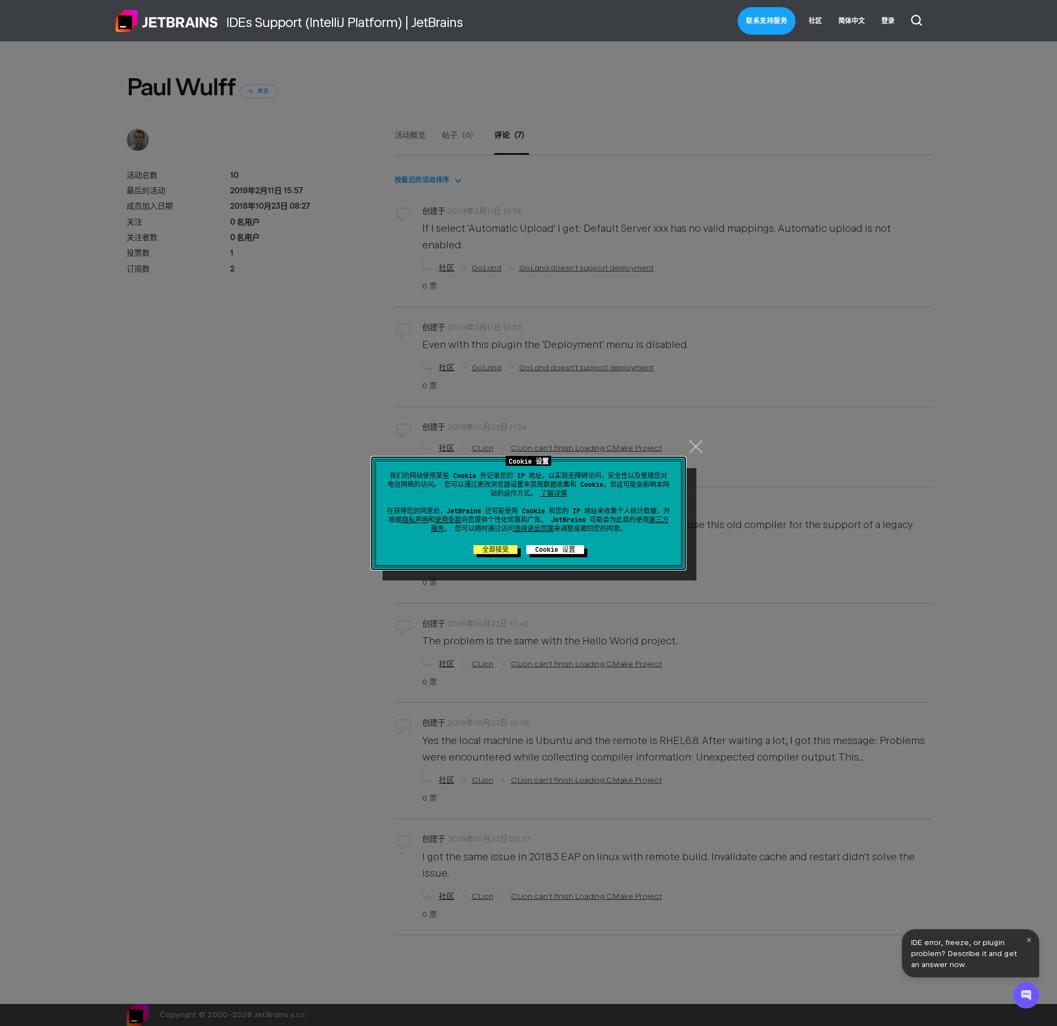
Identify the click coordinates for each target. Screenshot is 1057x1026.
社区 (815, 21)
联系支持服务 (766, 21)
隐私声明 (415, 519)
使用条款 (448, 519)
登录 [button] (888, 21)
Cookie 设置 (555, 549)
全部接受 (495, 549)
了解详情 (554, 493)
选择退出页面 (534, 528)
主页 (167, 21)
